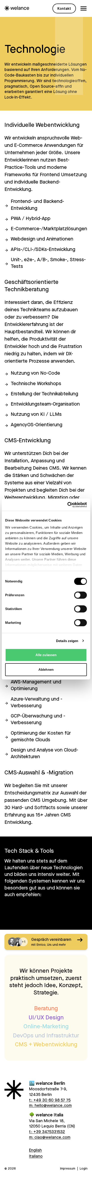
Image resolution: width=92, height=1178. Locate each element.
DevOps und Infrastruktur (46, 1035)
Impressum (67, 1168)
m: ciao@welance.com (49, 1137)
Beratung (46, 1008)
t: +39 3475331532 (47, 1131)
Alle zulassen (46, 655)
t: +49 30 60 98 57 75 (50, 1100)
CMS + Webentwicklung (46, 1044)
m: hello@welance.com (50, 1105)
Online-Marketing (46, 1026)
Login (84, 1168)
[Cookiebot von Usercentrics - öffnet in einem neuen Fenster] (67, 505)
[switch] (80, 595)
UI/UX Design (46, 1017)
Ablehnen (46, 669)
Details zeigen (67, 641)
